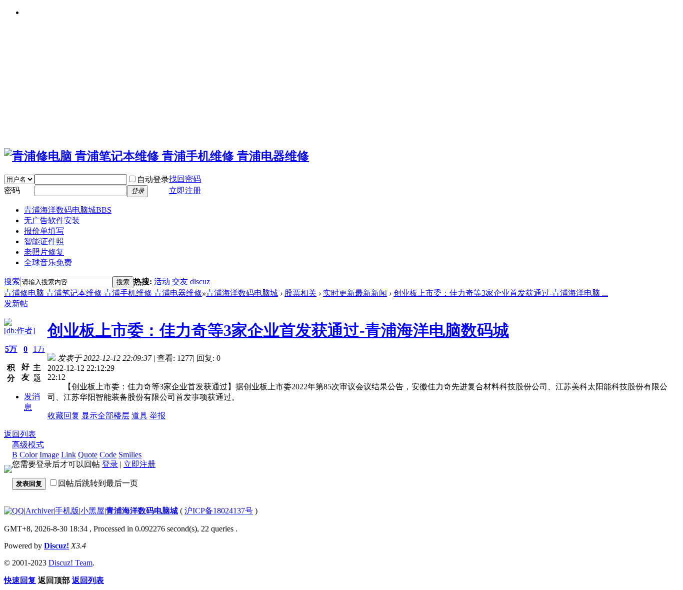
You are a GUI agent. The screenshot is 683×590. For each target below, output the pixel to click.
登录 (110, 464)
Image (49, 454)
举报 (158, 415)
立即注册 (140, 464)
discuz (200, 281)
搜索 (12, 281)
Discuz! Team (70, 562)
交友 (180, 281)
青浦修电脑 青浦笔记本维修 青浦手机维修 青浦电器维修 (103, 293)
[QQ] (14, 510)
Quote (88, 454)
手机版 (67, 510)
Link (68, 454)
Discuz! (56, 545)
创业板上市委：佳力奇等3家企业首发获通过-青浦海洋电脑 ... (501, 293)
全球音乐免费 (48, 262)
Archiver (40, 510)
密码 (12, 190)
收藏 (56, 415)
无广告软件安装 (52, 220)
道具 (140, 415)
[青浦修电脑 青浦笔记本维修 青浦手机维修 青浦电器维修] (156, 156)
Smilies (130, 454)
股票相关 (300, 293)
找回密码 (185, 179)
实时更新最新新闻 (355, 293)
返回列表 (20, 434)
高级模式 (28, 444)
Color (29, 454)
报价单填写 (44, 231)
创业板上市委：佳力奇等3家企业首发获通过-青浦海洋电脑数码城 (278, 330)
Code (108, 454)
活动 (162, 281)
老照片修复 (44, 252)
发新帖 (16, 303)
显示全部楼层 (106, 415)
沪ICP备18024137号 (218, 510)
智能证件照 (44, 241)
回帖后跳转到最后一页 (98, 483)
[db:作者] (19, 330)
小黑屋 (92, 510)
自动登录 (153, 179)
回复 (72, 415)
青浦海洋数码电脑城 (68, 210)
